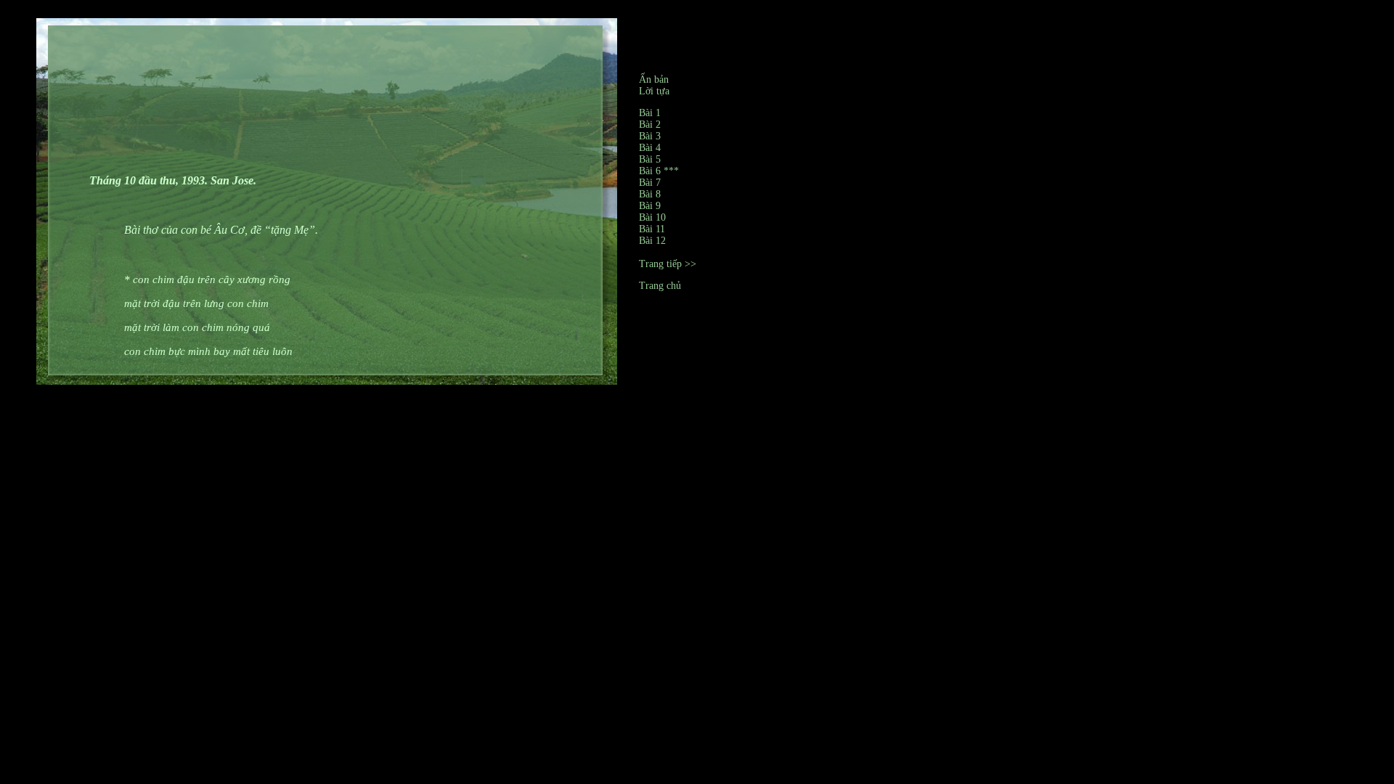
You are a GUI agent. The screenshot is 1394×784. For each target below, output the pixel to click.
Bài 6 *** (659, 171)
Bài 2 (650, 124)
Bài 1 (650, 112)
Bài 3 (650, 136)
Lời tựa (654, 91)
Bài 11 (652, 229)
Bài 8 (650, 194)
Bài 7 (650, 182)
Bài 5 (650, 159)
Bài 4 (650, 147)
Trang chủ (660, 285)
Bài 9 (650, 205)
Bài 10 (652, 217)
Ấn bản (654, 79)
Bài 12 (652, 240)
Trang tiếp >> (667, 263)
